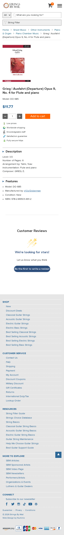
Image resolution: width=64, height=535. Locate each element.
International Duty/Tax (17, 396)
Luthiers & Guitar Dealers (19, 486)
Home (6, 30)
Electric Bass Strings (16, 328)
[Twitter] (12, 504)
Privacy (19, 510)
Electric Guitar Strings (17, 323)
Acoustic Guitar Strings (18, 319)
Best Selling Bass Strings (19, 345)
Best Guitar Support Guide (20, 448)
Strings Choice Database (19, 418)
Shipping (10, 366)
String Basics (13, 422)
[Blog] (36, 504)
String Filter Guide (15, 413)
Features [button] (12, 181)
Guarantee (7, 510)
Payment (10, 371)
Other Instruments (40, 30)
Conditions (30, 510)
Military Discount (14, 383)
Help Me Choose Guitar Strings (22, 443)
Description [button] (14, 151)
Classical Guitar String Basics (21, 426)
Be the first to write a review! (32, 268)
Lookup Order (13, 400)
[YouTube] (30, 504)
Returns (10, 392)
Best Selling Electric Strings (20, 341)
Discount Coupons (16, 379)
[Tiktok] (24, 504)
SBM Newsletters (15, 473)
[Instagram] (18, 504)
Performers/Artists (15, 478)
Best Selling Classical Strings (21, 332)
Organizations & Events (18, 482)
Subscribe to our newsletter (20, 499)
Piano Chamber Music (27, 33)
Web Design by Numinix (14, 518)
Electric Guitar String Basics (20, 435)
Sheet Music (19, 30)
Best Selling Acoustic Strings (21, 336)
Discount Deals (14, 311)
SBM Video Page (15, 469)
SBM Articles (12, 460)
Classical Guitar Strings (18, 315)
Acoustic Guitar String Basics (21, 430)
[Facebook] (7, 504)
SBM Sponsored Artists (18, 465)
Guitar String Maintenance (19, 439)
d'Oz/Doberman (32, 191)
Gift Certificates (14, 388)
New (8, 306)
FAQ (8, 362)
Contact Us (12, 358)
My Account (12, 375)
